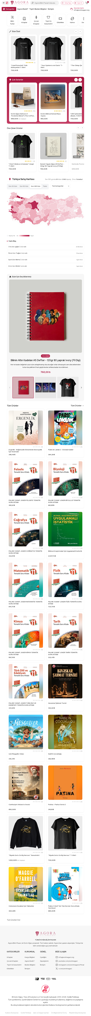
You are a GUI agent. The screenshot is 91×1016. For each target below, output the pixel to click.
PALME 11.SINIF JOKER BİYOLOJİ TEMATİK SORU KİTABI (64, 508)
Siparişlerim (44, 967)
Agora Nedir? (22, 9)
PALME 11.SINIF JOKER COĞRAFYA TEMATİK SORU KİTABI (25, 559)
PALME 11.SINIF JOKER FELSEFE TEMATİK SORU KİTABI (24, 508)
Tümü (45, 186)
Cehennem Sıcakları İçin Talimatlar (21, 912)
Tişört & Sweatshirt (14, 971)
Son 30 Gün (13, 186)
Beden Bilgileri (30, 971)
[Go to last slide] (76, 31)
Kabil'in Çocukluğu (55, 760)
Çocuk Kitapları (12, 967)
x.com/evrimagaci (65, 975)
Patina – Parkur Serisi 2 (57, 811)
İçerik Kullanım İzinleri (30, 1006)
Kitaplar (10, 964)
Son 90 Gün (24, 186)
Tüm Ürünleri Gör (13, 926)
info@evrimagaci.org (81, 10)
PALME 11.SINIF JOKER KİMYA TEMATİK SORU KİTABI (23, 660)
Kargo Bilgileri (30, 964)
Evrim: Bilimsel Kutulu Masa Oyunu (50, 115)
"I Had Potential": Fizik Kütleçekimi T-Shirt (19, 66)
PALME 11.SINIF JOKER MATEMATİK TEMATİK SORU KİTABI (25, 609)
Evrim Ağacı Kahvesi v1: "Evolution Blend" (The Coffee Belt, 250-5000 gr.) (22, 115)
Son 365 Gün (35, 186)
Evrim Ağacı (18, 1003)
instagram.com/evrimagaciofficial (71, 971)
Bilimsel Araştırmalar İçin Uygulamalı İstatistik (65, 558)
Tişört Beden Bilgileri (38, 9)
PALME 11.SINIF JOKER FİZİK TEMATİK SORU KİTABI (65, 609)
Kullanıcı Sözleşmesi (56, 1011)
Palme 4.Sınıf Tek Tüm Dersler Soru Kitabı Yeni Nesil (63, 913)
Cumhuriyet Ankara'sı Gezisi (19, 811)
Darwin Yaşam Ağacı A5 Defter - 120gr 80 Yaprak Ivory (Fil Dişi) (52, 165)
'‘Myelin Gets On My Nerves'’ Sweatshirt (24, 862)
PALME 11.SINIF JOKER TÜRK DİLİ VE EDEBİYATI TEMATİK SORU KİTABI (22, 711)
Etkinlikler (10, 975)
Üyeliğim (43, 964)
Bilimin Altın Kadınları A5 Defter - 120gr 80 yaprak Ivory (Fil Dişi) (45, 366)
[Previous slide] (10, 394)
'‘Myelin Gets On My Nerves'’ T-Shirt (62, 862)
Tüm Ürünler (76, 412)
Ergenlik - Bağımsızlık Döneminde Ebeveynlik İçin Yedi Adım (25, 457)
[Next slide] (80, 31)
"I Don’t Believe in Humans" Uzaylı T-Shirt (21, 165)
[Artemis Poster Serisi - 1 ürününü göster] (45, 394)
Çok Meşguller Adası (16, 760)
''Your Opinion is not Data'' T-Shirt (52, 66)
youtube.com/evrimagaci (68, 967)
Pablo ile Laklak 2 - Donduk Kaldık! (60, 456)
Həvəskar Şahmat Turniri (57, 710)
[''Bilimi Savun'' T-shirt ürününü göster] (68, 394)
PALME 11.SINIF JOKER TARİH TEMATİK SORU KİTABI (62, 660)
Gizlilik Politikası (73, 1003)
